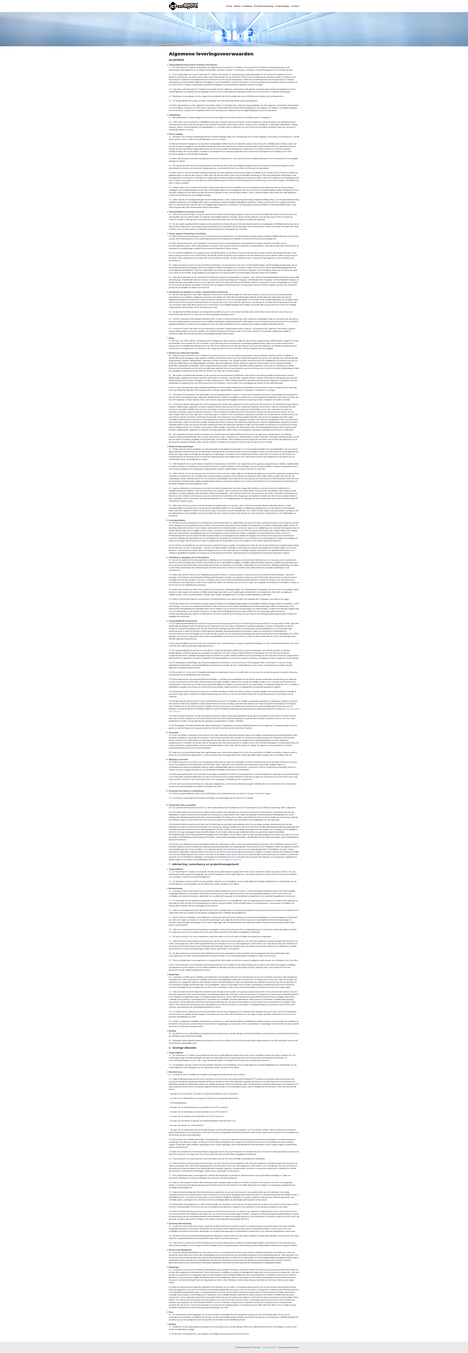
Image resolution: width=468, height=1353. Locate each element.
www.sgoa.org (291, 709)
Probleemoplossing (263, 6)
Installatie (247, 6)
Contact (295, 6)
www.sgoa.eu (174, 711)
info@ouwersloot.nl (269, 1347)
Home (229, 6)
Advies (237, 6)
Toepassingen (282, 6)
